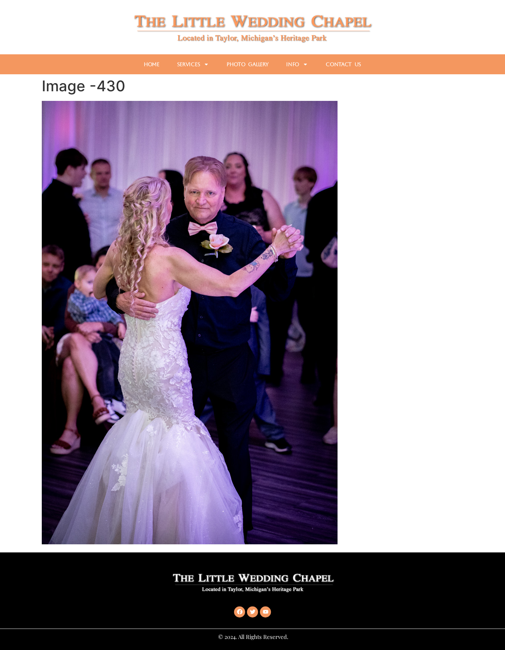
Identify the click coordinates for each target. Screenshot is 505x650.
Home (151, 64)
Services (188, 64)
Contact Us (343, 64)
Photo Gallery (247, 64)
